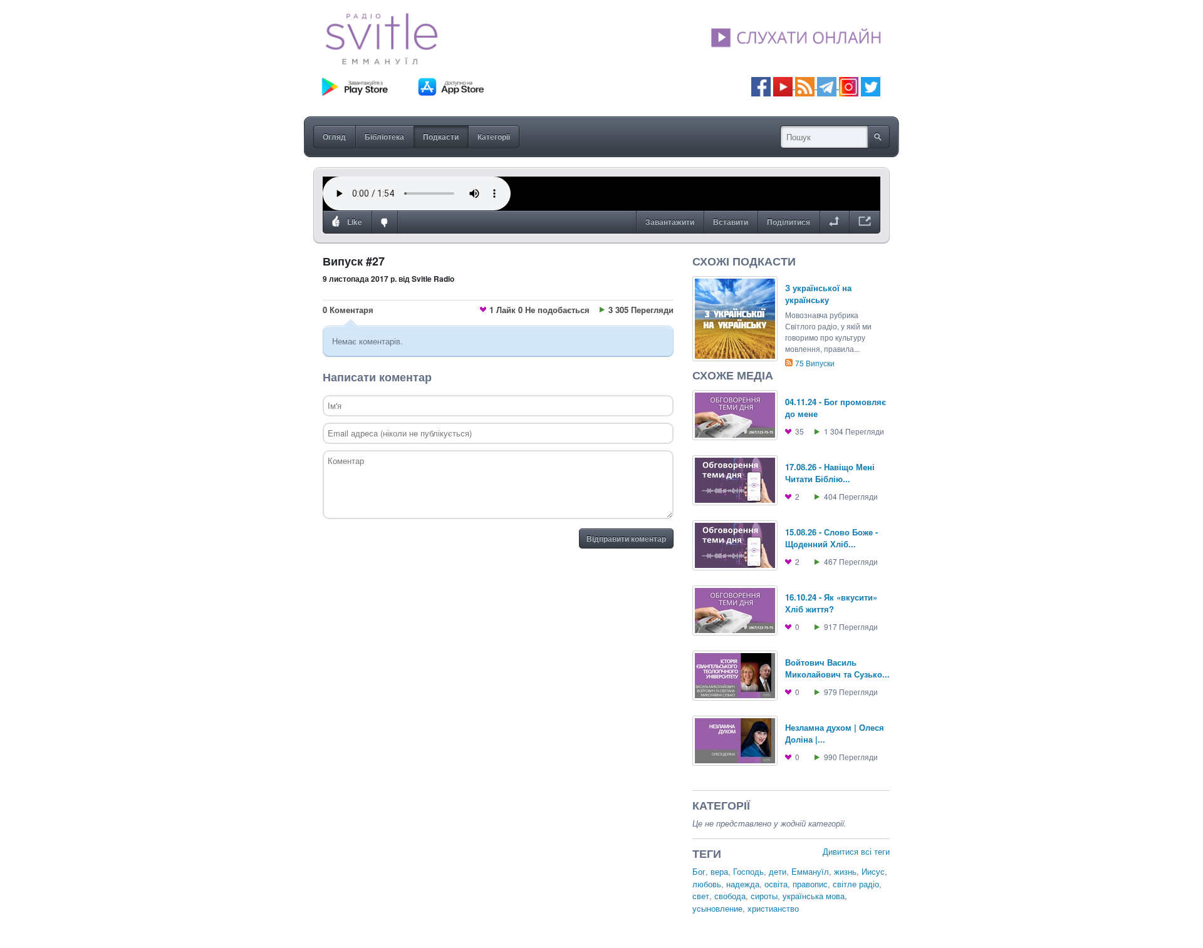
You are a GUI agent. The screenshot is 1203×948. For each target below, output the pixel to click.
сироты (764, 896)
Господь (748, 871)
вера (719, 871)
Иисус (873, 871)
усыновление (717, 908)
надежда (742, 884)
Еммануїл (810, 871)
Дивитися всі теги (856, 851)
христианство (773, 908)
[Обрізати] (834, 222)
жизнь (845, 871)
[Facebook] (761, 85)
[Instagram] (848, 85)
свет (700, 896)
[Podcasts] (805, 85)
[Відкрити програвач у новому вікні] (864, 222)
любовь (706, 884)
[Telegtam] (826, 85)
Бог (699, 871)
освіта (776, 884)
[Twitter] (870, 85)
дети (777, 871)
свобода (730, 896)
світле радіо (856, 884)
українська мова (814, 896)
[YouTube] (784, 85)
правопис (810, 884)
